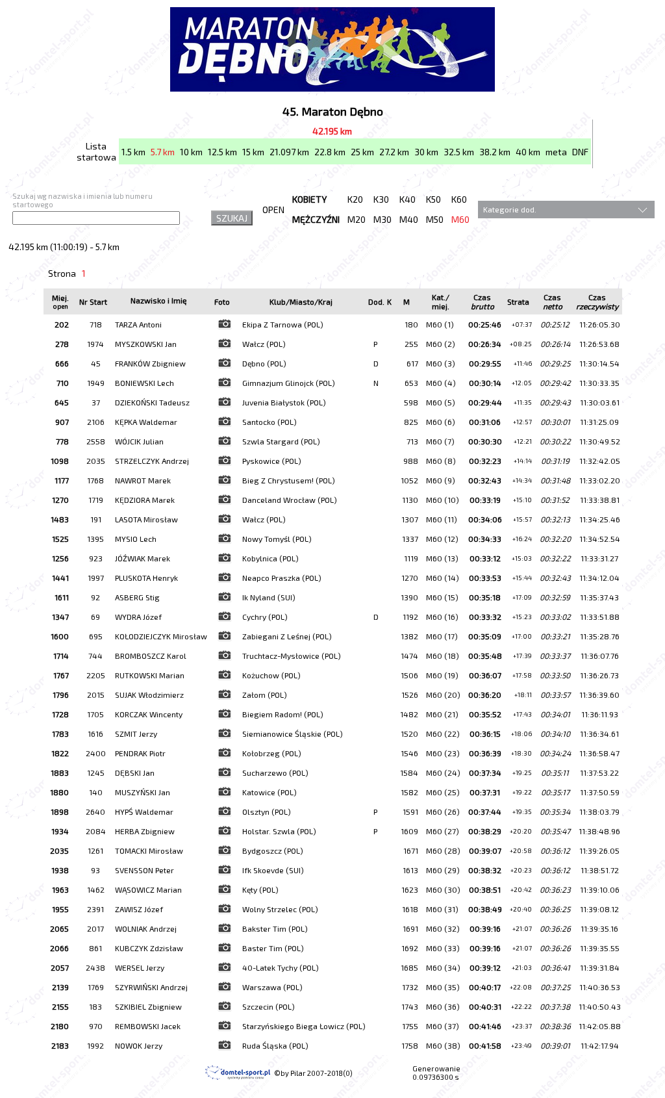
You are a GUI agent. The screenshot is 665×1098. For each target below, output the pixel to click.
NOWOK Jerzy (138, 1045)
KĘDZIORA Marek (145, 499)
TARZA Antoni (138, 324)
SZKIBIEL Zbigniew (148, 1006)
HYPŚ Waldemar (144, 811)
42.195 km (332, 130)
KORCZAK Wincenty (148, 714)
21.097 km (289, 151)
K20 (355, 199)
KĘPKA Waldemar (146, 421)
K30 (381, 199)
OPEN (273, 209)
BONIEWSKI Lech (144, 382)
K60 (459, 199)
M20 (356, 219)
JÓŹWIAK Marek (142, 558)
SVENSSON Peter (144, 870)
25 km (362, 151)
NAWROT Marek (143, 480)
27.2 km (394, 151)
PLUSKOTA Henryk (146, 577)
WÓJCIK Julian (139, 441)
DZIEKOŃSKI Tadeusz (152, 402)
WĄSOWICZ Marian (148, 889)
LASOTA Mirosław (146, 519)
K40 (407, 199)
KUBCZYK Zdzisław (149, 947)
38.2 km (494, 151)
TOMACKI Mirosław (149, 850)
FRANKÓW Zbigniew (150, 363)
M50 (435, 219)
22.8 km (329, 151)
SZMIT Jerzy (136, 733)
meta (556, 151)
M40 (408, 219)
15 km (253, 151)
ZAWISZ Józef (139, 908)
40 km (528, 151)
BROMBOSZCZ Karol (150, 655)
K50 (433, 199)
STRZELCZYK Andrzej (152, 460)
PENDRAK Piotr (140, 753)
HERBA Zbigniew (145, 831)
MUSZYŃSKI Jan (142, 792)
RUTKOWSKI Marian (149, 675)
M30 (382, 219)
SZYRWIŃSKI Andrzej (151, 986)
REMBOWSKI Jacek (148, 1025)
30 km (426, 151)
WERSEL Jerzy (139, 967)
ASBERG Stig (137, 597)
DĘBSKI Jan (135, 772)
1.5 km (133, 151)
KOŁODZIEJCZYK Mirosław (161, 636)
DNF (580, 151)
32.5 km (459, 151)
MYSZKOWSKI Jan (146, 343)
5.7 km (163, 151)
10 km (191, 151)
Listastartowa (96, 151)
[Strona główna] (332, 87)
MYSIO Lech (136, 538)
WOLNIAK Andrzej (146, 928)
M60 (460, 219)
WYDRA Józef (138, 616)
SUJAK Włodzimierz (149, 694)
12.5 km (222, 151)
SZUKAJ (231, 217)
